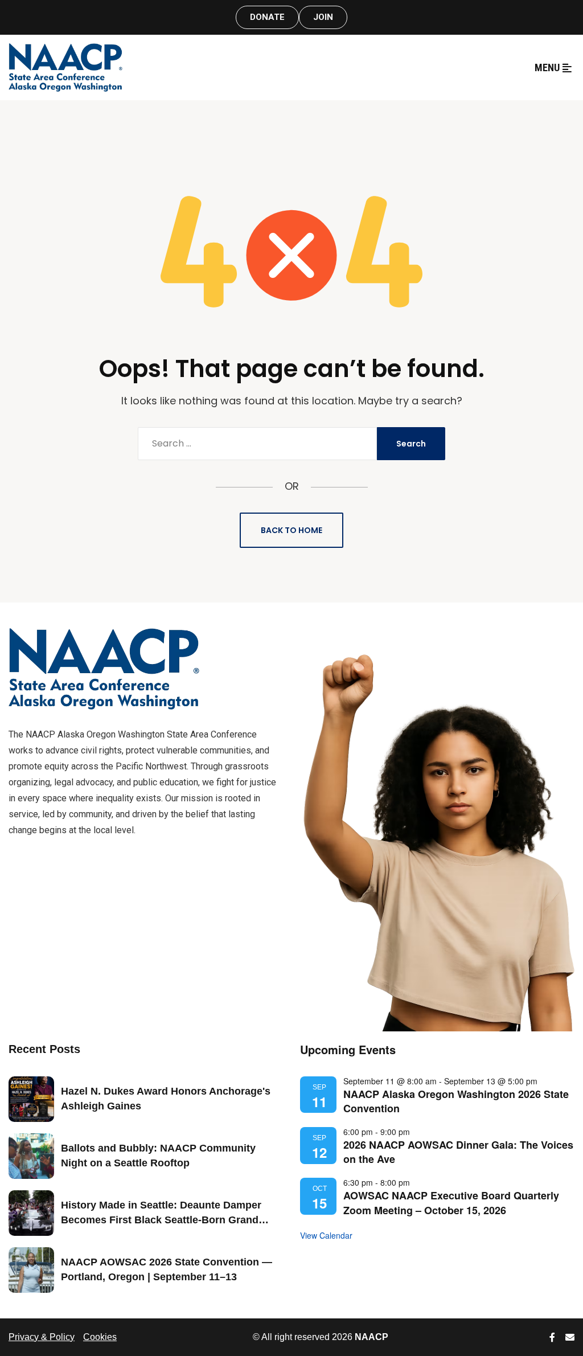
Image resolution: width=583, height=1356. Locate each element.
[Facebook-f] (552, 1337)
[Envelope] (569, 1337)
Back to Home (291, 530)
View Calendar (326, 1235)
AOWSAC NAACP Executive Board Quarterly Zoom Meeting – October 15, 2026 (451, 1202)
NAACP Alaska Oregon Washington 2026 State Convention (456, 1101)
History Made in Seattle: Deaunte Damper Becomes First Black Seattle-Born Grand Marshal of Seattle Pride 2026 (161, 1219)
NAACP (371, 1337)
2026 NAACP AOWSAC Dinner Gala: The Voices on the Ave (458, 1151)
